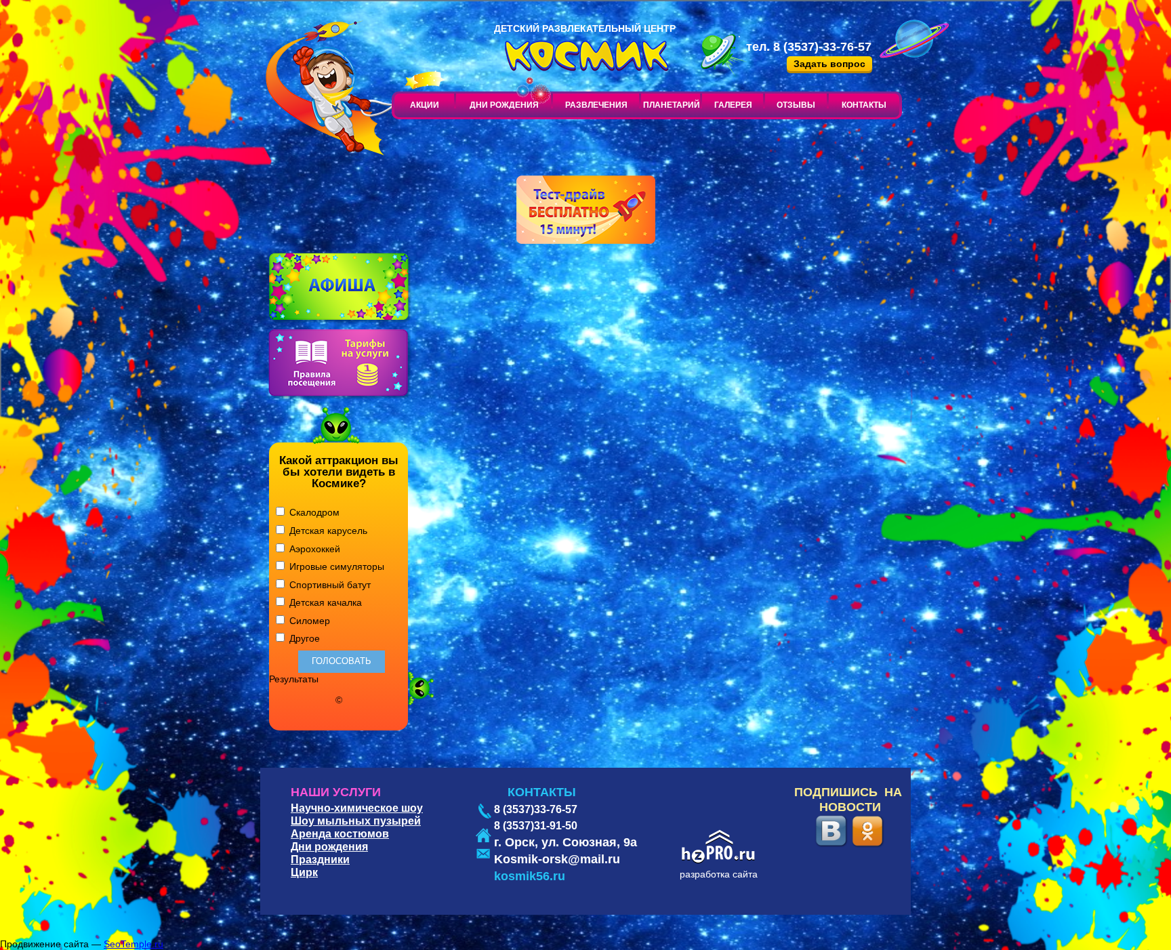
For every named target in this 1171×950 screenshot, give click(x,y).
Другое (303, 638)
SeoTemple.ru (133, 943)
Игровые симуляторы (335, 566)
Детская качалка (324, 602)
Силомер (308, 620)
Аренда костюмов (340, 834)
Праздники (320, 859)
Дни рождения (329, 846)
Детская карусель (327, 530)
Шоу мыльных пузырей (356, 821)
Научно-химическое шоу (357, 808)
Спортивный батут (329, 584)
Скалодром (313, 512)
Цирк (304, 872)
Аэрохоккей (313, 548)
